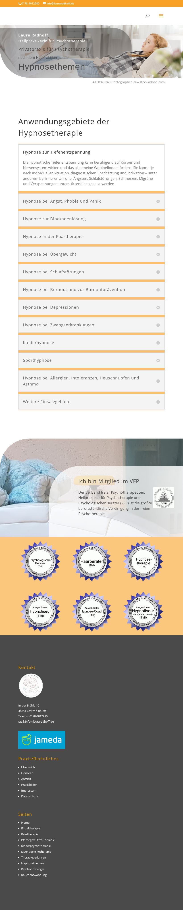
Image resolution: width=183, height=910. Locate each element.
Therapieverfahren (33, 857)
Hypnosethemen (32, 863)
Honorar (27, 773)
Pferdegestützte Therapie (38, 840)
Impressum (29, 790)
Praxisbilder (29, 785)
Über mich (28, 767)
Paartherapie (29, 834)
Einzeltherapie (30, 828)
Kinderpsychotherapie (36, 846)
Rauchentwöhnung (34, 875)
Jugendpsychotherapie (36, 852)
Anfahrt (26, 779)
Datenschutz (29, 796)
